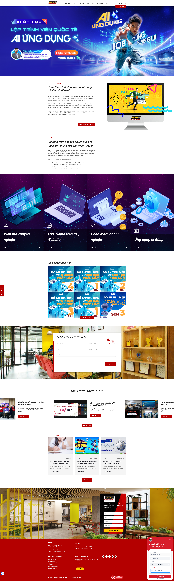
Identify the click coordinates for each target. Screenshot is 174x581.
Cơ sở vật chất (51, 561)
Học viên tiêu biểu (52, 570)
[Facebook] (119, 3)
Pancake (162, 578)
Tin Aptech (55, 471)
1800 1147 (50, 551)
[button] (170, 38)
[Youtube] (113, 556)
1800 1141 (50, 546)
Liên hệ (107, 3)
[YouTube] (121, 3)
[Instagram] (106, 556)
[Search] (2, 287)
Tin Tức (82, 3)
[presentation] (70, 3)
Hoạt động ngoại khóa (53, 566)
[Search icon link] (125, 3)
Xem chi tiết (23, 416)
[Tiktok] (109, 556)
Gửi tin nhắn (161, 576)
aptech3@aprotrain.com (59, 551)
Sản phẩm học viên (52, 568)
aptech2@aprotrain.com (86, 548)
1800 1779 (77, 548)
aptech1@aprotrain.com (59, 546)
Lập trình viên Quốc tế (53, 563)
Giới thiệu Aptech (52, 559)
